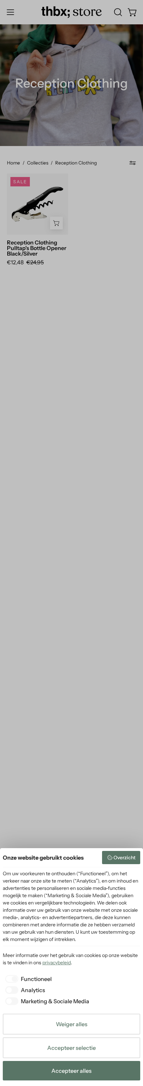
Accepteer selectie (71, 1047)
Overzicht (124, 857)
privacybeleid (56, 962)
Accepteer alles (71, 1070)
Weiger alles (71, 1024)
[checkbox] (27, 979)
